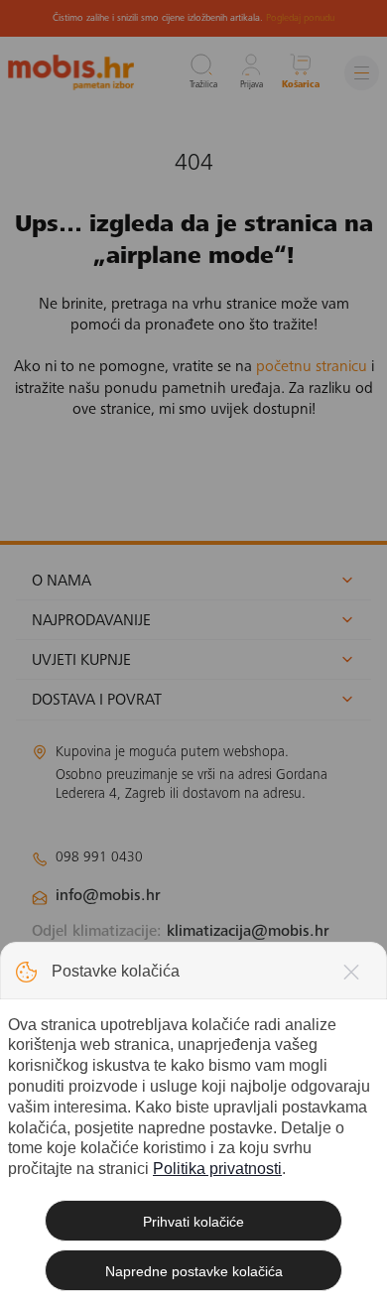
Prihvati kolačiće (193, 1222)
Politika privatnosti (217, 1168)
